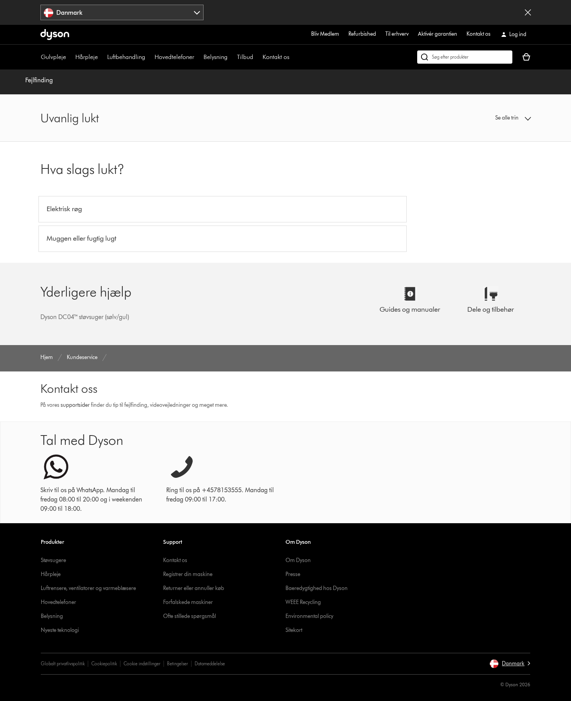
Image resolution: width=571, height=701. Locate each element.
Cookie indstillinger (142, 663)
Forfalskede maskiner (188, 602)
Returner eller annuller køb (193, 588)
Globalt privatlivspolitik (63, 663)
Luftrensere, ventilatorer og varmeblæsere (88, 588)
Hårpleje (86, 57)
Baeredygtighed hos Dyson (317, 588)
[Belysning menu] (231, 57)
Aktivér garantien (437, 34)
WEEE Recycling (303, 602)
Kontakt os (479, 34)
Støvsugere (53, 560)
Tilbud (245, 57)
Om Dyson (298, 560)
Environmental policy (309, 616)
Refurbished (362, 34)
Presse (293, 574)
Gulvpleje (53, 57)
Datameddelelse (210, 663)
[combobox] (122, 12)
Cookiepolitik (104, 663)
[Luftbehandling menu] (149, 57)
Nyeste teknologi (60, 630)
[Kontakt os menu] (293, 57)
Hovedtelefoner (174, 57)
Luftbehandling (126, 57)
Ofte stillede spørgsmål (189, 616)
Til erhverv (397, 34)
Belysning (216, 57)
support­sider (75, 405)
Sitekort (294, 630)
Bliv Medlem (325, 34)
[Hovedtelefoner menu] (198, 57)
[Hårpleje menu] (102, 57)
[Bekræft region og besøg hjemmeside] (528, 12)
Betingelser (177, 663)
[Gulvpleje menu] (70, 57)
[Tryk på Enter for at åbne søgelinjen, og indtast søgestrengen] (464, 57)
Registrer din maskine (187, 574)
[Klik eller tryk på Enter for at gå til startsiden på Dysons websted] (54, 34)
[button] (474, 118)
